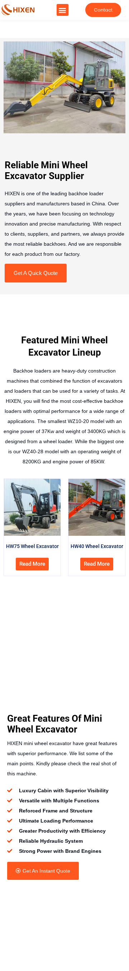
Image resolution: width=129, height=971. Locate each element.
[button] (62, 10)
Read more (32, 564)
